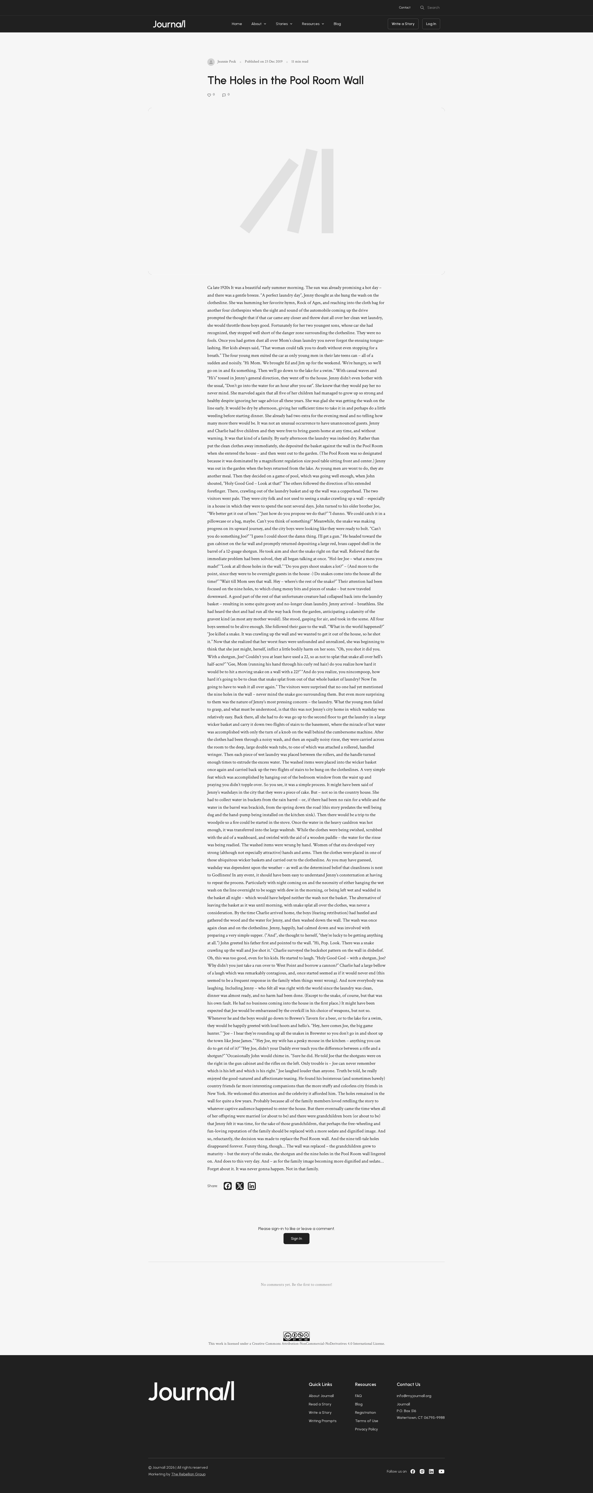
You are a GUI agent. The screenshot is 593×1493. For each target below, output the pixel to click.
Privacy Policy (366, 1429)
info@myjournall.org (414, 1396)
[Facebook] (412, 1471)
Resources (310, 24)
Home (237, 24)
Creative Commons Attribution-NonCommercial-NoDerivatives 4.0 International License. (318, 1343)
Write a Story (403, 24)
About (256, 24)
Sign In (296, 1238)
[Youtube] (441, 1471)
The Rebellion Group (188, 1474)
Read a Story (320, 1404)
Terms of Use (366, 1421)
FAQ (358, 1396)
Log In (431, 24)
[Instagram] (422, 1471)
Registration (365, 1412)
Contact (404, 8)
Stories (282, 24)
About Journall (321, 1396)
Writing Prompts (323, 1421)
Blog (337, 24)
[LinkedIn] (431, 1471)
